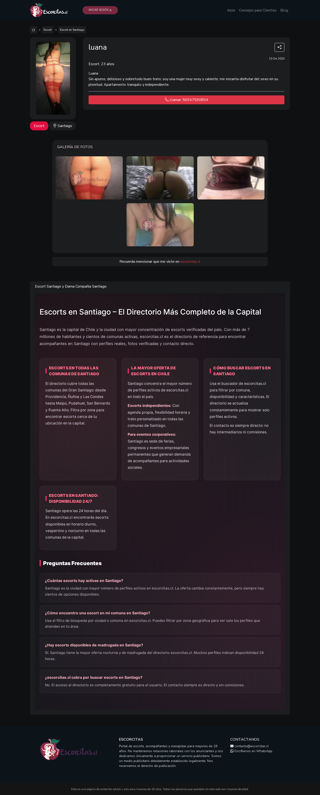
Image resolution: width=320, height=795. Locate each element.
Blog (284, 10)
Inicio (231, 10)
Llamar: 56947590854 (188, 99)
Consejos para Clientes (257, 10)
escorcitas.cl (190, 261)
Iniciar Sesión (99, 10)
